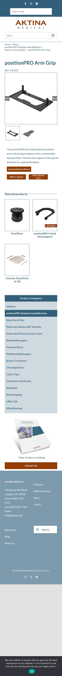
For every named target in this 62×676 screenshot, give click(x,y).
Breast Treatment (16, 360)
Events (37, 504)
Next (55, 98)
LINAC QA (11, 401)
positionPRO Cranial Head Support (45, 235)
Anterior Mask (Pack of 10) (17, 280)
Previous (7, 98)
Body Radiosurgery (16, 340)
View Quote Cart (38, 176)
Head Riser (17, 233)
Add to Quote (16, 177)
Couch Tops (12, 374)
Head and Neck (14, 347)
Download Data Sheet (19, 169)
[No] (58, 666)
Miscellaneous (14, 408)
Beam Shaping (14, 394)
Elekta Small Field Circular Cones (24, 333)
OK (31, 671)
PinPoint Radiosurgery (18, 354)
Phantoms (11, 387)
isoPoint (11, 306)
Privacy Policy (42, 570)
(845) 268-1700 (18, 507)
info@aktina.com (13, 515)
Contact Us (31, 465)
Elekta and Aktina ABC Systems (23, 326)
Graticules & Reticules (18, 381)
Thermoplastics (15, 367)
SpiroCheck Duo (15, 320)
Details (22, 214)
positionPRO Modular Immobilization (26, 313)
